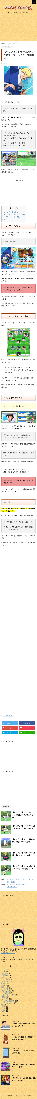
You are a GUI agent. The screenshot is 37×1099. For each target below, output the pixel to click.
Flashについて (6, 981)
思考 (3, 1011)
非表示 (15, 208)
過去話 (3, 983)
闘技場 (4, 997)
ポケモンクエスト (7, 1003)
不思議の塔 (6, 993)
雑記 (2, 1005)
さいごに (6, 219)
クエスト (5, 989)
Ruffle (26, 959)
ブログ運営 (5, 979)
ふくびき (5, 999)
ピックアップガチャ (10, 212)
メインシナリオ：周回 (11, 217)
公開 (3, 971)
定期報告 (4, 985)
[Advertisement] (18, 27)
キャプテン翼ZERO (8, 716)
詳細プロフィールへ (8, 953)
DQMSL (3, 987)
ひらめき (5, 973)
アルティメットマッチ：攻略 (13, 214)
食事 (3, 1009)
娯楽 (3, 1007)
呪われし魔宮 (6, 991)
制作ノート (6, 977)
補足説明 (5, 975)
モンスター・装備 (8, 995)
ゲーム (3, 969)
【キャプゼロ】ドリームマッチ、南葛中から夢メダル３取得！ (22, 814)
